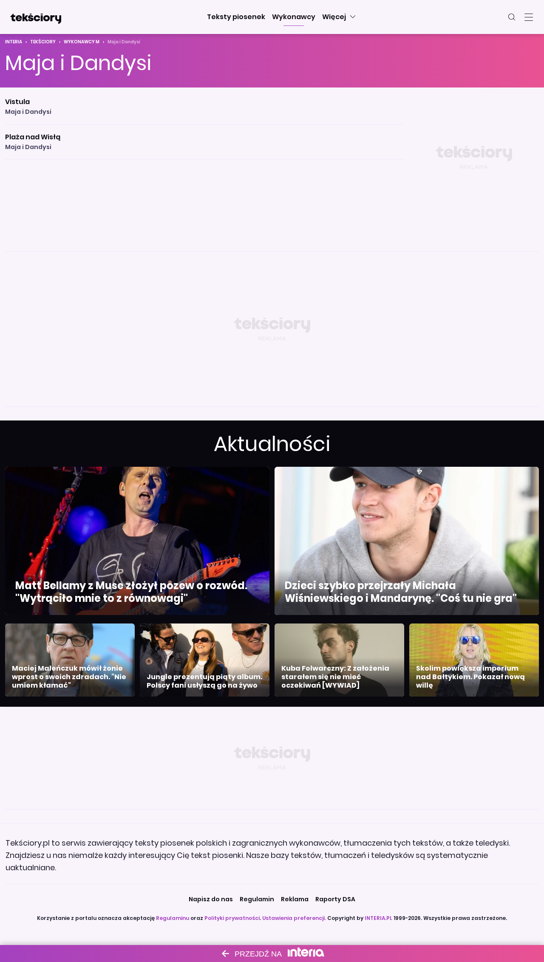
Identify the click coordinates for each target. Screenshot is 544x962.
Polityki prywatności (232, 918)
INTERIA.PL (378, 918)
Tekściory (43, 42)
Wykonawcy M (81, 42)
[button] (236, 17)
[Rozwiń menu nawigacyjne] (528, 17)
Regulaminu (172, 918)
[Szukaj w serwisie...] (511, 17)
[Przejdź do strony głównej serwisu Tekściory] (35, 17)
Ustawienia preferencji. (294, 918)
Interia (13, 42)
